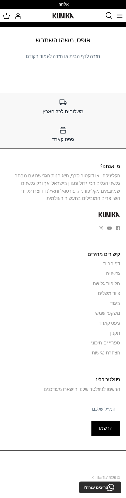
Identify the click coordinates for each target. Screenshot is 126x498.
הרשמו (106, 428)
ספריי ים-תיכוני (105, 343)
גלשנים (113, 274)
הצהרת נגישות (106, 353)
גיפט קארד (109, 323)
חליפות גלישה (106, 284)
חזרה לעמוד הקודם (44, 56)
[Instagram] (101, 228)
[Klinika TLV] (63, 15)
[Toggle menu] (119, 15)
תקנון (115, 333)
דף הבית (111, 264)
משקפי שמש (107, 313)
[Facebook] (118, 228)
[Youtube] (109, 228)
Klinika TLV (100, 477)
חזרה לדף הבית (84, 56)
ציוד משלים (109, 293)
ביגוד (115, 303)
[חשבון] (19, 15)
